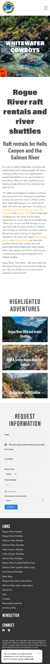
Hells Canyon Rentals (12, 549)
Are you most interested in (16, 496)
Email (7, 435)
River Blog (7, 576)
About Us (7, 589)
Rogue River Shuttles (12, 535)
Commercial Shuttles (12, 571)
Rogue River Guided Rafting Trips (18, 562)
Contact (6, 598)
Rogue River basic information (17, 580)
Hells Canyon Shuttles (13, 553)
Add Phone (11, 491)
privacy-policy (9, 607)
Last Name (9, 459)
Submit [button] (11, 507)
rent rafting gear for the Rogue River (20, 209)
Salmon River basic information (17, 585)
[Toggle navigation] (31, 8)
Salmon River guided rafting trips (18, 567)
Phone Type (9, 469)
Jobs (4, 594)
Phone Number (11, 480)
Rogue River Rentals (12, 531)
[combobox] (8, 484)
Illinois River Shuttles (12, 558)
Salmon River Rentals (12, 540)
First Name (9, 449)
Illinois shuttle (22, 240)
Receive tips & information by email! (27, 444)
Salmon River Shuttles (13, 544)
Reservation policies (12, 603)
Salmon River (24, 213)
